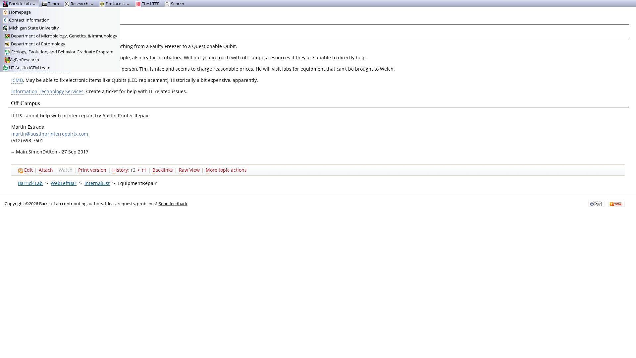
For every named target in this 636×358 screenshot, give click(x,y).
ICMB (17, 80)
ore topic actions (226, 170)
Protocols (115, 4)
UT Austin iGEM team (29, 68)
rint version (92, 170)
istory (120, 170)
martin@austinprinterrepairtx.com (49, 134)
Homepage (19, 12)
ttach (46, 170)
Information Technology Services (47, 91)
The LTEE (150, 4)
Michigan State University (33, 28)
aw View (189, 170)
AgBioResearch (24, 60)
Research (79, 4)
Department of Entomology (37, 44)
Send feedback (173, 204)
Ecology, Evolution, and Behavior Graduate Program (61, 52)
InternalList (97, 183)
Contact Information (28, 20)
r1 (144, 170)
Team (53, 4)
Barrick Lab (30, 183)
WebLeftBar (64, 183)
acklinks (162, 170)
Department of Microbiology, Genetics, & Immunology (63, 36)
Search (177, 4)
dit (28, 170)
